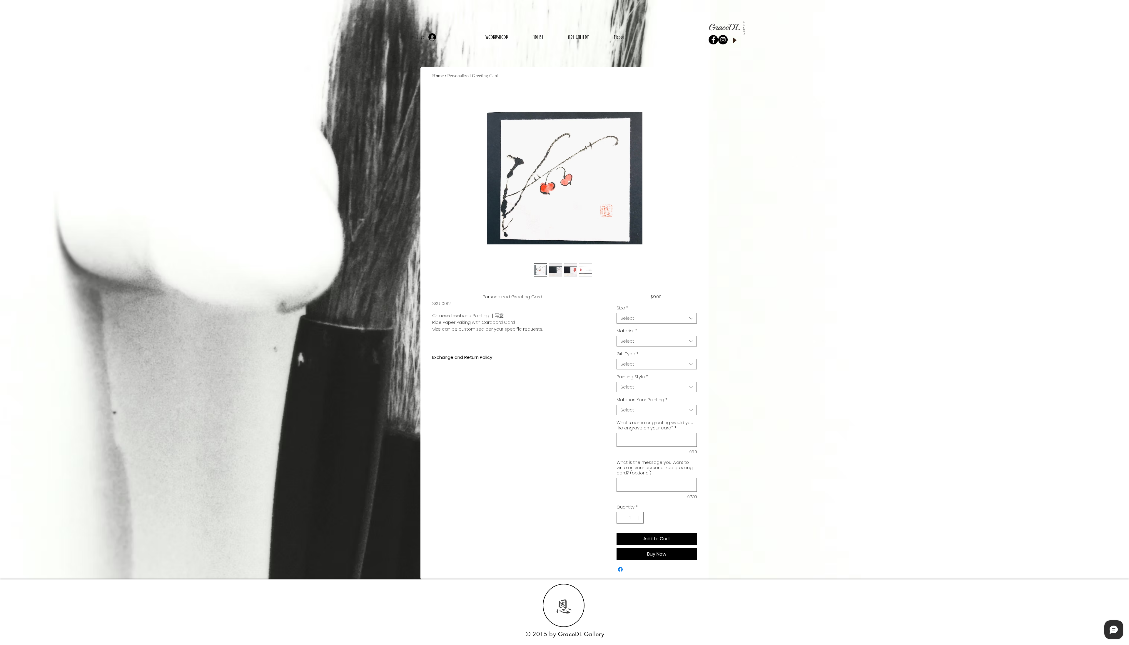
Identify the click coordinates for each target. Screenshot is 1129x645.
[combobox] (657, 318)
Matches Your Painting (642, 399)
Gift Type (628, 353)
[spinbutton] (630, 517)
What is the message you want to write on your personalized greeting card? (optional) (655, 468)
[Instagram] (723, 39)
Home (438, 75)
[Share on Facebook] (620, 569)
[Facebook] (713, 39)
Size (622, 308)
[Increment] (639, 517)
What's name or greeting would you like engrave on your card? (655, 425)
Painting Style (632, 376)
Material (627, 331)
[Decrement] (621, 517)
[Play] (734, 40)
